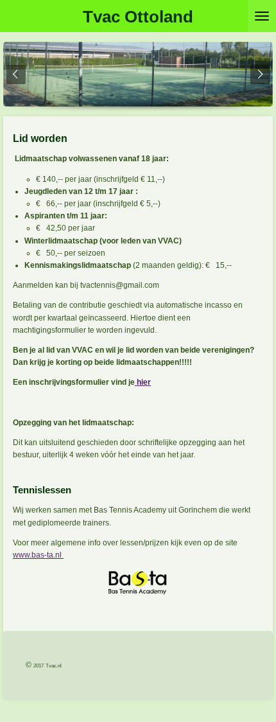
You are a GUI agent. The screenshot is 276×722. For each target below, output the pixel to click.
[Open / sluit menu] (262, 16)
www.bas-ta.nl (38, 554)
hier (143, 382)
